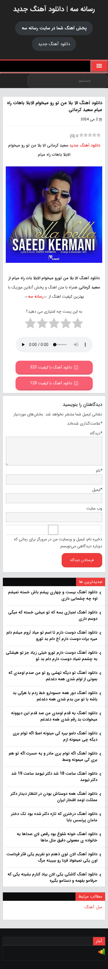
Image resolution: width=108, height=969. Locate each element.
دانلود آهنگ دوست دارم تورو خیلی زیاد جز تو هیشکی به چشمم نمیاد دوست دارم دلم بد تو (51, 655)
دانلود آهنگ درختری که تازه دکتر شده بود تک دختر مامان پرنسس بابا (54, 817)
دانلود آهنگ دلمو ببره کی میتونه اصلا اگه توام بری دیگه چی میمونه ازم (55, 736)
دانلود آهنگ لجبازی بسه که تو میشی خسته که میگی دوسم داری (52, 615)
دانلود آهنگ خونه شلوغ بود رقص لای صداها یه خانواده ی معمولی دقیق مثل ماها (57, 837)
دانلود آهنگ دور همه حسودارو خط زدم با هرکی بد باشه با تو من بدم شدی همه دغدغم (55, 696)
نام (99, 471)
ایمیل (97, 490)
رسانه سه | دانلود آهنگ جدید (54, 9)
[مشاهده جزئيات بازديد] (101, 954)
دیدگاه (96, 433)
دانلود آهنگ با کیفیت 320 (51, 367)
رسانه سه (35, 296)
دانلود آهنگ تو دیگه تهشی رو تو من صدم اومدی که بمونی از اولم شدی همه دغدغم (52, 676)
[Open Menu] (99, 66)
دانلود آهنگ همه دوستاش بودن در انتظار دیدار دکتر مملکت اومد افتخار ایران (54, 797)
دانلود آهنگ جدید (54, 44)
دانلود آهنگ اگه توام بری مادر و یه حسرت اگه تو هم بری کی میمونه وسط (53, 756)
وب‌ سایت (94, 508)
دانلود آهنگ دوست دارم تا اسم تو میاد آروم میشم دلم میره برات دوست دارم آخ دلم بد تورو (51, 635)
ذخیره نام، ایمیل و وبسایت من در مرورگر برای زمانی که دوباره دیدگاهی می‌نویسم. (58, 543)
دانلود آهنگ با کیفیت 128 (51, 383)
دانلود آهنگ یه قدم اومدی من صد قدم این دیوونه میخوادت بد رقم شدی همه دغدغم (54, 716)
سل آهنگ (93, 907)
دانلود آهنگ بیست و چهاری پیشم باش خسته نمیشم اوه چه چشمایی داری (52, 595)
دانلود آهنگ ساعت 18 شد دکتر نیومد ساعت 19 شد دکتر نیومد (54, 776)
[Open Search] (54, 73)
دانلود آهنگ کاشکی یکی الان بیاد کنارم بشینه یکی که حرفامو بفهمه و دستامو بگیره (52, 877)
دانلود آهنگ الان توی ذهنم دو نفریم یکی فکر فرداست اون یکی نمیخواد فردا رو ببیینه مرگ (51, 857)
